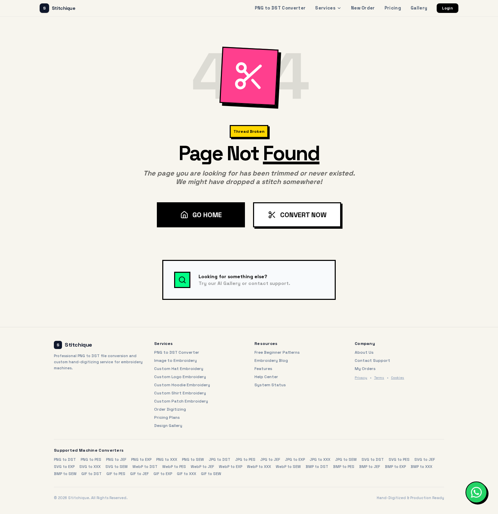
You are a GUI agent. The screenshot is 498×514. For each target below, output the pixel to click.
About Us (364, 352)
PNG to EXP (141, 459)
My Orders (365, 368)
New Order (363, 8)
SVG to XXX (90, 466)
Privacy (361, 377)
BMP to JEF (369, 466)
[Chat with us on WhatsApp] (476, 492)
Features (263, 368)
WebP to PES (174, 466)
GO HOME (207, 214)
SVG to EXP (64, 466)
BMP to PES (343, 466)
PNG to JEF (116, 459)
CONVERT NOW (303, 214)
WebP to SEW (288, 466)
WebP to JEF (202, 466)
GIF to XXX (186, 473)
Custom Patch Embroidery (181, 401)
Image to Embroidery (175, 360)
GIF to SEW (211, 473)
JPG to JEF (270, 459)
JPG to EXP (295, 459)
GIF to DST (91, 473)
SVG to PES (399, 459)
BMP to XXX (421, 466)
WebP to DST (145, 466)
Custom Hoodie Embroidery (182, 385)
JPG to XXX (320, 459)
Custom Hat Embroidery (178, 368)
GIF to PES (115, 473)
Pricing (393, 8)
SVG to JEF (424, 459)
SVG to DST (372, 459)
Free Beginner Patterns (277, 352)
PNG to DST (65, 459)
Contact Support (372, 360)
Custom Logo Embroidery (180, 376)
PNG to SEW (193, 459)
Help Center (266, 376)
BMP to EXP (395, 466)
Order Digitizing (170, 409)
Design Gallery (168, 425)
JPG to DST (219, 459)
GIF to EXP (162, 473)
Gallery (419, 8)
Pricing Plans (167, 417)
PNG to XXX (166, 459)
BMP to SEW (65, 473)
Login (447, 8)
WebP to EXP (230, 466)
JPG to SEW (346, 459)
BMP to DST (317, 466)
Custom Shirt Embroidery (180, 393)
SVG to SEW (116, 466)
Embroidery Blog (271, 360)
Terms (379, 377)
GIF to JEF (139, 473)
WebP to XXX (259, 466)
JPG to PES (245, 459)
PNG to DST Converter (280, 8)
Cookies (397, 377)
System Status (270, 385)
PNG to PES (91, 459)
